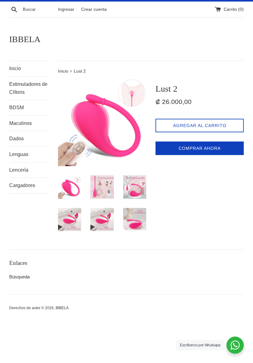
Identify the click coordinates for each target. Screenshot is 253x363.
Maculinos (20, 123)
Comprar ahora (200, 148)
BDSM (16, 107)
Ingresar (66, 9)
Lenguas (18, 154)
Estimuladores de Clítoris (28, 88)
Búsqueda (19, 276)
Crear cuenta (94, 9)
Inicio (15, 68)
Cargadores (22, 185)
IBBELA (24, 39)
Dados (16, 138)
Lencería (18, 170)
